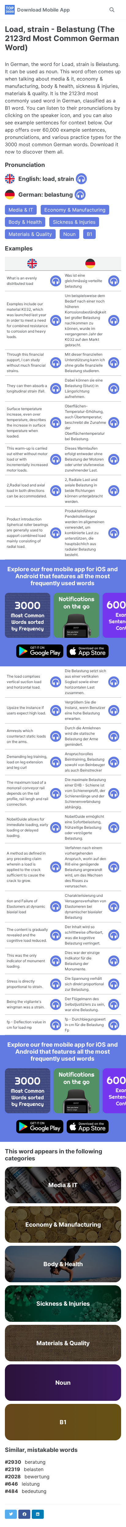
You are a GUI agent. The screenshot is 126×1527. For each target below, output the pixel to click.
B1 (89, 234)
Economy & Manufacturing (75, 210)
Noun (69, 234)
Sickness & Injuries (74, 222)
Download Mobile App (43, 10)
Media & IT (21, 210)
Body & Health (25, 222)
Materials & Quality (30, 234)
